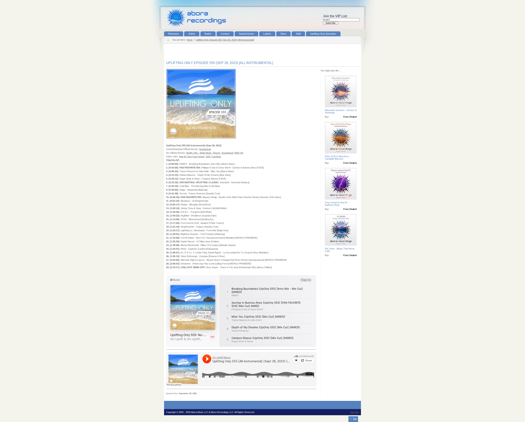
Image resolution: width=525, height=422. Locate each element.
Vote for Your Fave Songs (191, 156)
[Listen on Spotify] (201, 138)
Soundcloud (205, 149)
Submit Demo (246, 33)
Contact (225, 33)
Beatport (353, 117)
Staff (298, 33)
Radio (207, 33)
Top (355, 418)
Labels (267, 33)
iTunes (346, 117)
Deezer (216, 153)
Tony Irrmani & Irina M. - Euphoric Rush (337, 203)
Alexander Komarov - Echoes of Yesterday (341, 111)
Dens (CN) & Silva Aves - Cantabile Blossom (337, 157)
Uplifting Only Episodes (323, 33)
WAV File (238, 153)
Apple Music (206, 153)
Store (283, 33)
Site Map (354, 412)
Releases (173, 33)
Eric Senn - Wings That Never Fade (340, 249)
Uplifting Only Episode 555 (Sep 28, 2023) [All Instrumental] (225, 40)
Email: (326, 19)
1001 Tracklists (213, 156)
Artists (191, 33)
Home (190, 40)
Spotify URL (192, 153)
